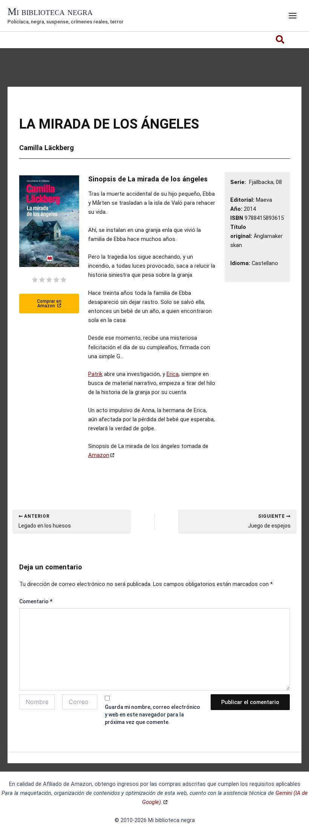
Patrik (95, 374)
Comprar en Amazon (49, 303)
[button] (280, 40)
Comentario (35, 601)
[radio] (35, 280)
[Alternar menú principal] (292, 16)
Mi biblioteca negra (50, 11)
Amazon (98, 455)
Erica (173, 374)
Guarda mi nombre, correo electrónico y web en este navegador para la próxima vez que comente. (152, 714)
